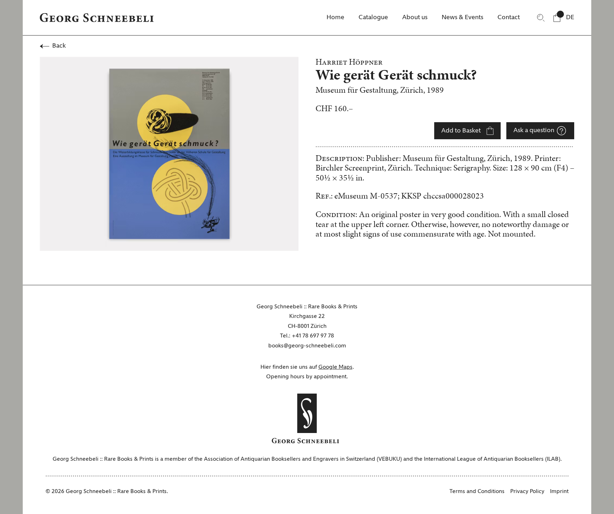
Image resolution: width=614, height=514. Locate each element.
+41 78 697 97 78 (313, 336)
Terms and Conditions (477, 491)
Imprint (559, 491)
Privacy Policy (527, 491)
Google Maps (335, 367)
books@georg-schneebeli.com (307, 346)
